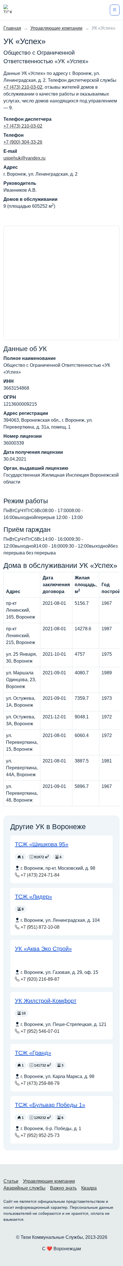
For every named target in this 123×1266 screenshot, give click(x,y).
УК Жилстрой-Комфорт (45, 1001)
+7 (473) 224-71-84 (39, 875)
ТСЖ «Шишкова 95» (41, 844)
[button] (115, 10)
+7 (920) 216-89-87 (39, 979)
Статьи (10, 1181)
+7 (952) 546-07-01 (39, 1031)
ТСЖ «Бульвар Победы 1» (50, 1105)
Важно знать (63, 1188)
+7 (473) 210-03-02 (22, 87)
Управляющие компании (49, 1181)
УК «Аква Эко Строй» (43, 949)
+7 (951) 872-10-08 (39, 927)
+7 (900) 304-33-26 (22, 142)
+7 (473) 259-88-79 (39, 1083)
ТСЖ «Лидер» (33, 896)
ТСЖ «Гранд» (33, 1053)
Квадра (89, 1188)
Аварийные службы (24, 1188)
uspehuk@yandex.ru (24, 158)
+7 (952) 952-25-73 (39, 1135)
